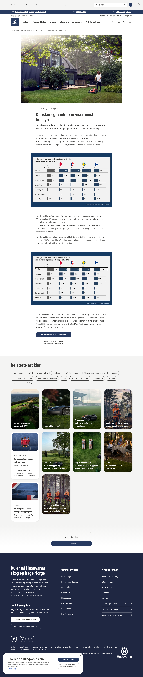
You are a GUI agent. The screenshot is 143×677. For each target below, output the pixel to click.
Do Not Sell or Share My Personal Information (68, 665)
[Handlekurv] (129, 21)
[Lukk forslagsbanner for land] (139, 4)
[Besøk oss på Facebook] (14, 639)
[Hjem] (15, 22)
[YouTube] (31, 639)
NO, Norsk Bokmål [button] (27, 16)
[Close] (80, 656)
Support (102, 16)
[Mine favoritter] (124, 21)
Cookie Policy (12, 669)
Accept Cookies (68, 659)
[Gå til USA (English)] (130, 5)
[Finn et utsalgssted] (118, 21)
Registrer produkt (113, 16)
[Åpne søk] (113, 21)
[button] (26, 22)
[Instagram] (22, 639)
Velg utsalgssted (126, 16)
